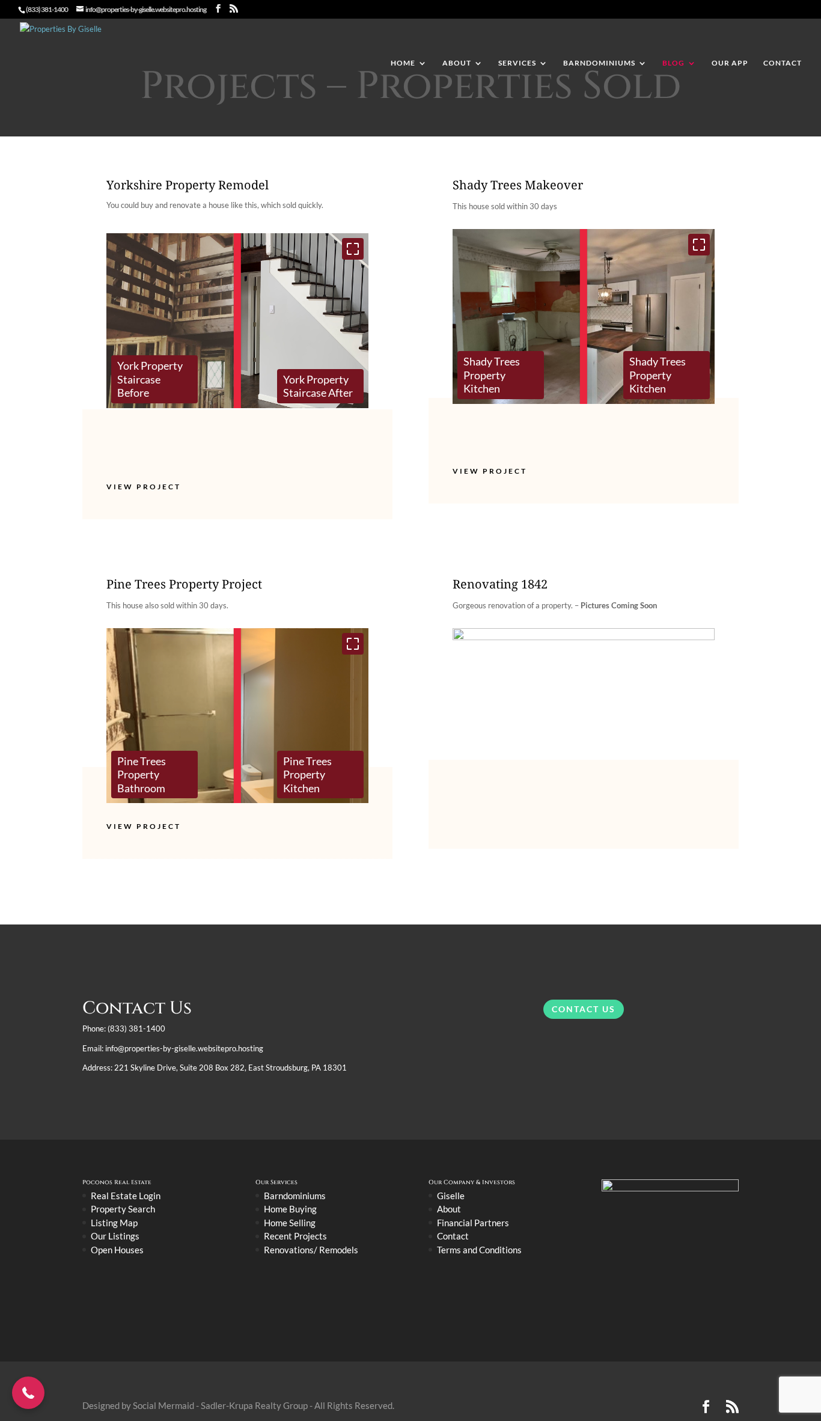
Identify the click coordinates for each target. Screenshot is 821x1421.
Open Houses (117, 1249)
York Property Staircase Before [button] (150, 379)
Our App (730, 63)
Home (403, 63)
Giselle (451, 1195)
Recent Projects (295, 1235)
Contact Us (583, 1009)
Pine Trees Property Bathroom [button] (141, 774)
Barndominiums (599, 63)
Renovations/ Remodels (311, 1249)
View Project (143, 486)
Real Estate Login (125, 1195)
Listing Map (114, 1222)
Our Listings (115, 1235)
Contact (782, 63)
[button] (353, 249)
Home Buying (290, 1208)
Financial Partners (473, 1222)
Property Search (123, 1208)
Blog (673, 63)
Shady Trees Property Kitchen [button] (491, 375)
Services (517, 63)
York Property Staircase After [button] (318, 386)
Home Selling (290, 1222)
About (456, 63)
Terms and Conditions (479, 1249)
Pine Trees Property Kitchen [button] (307, 774)
